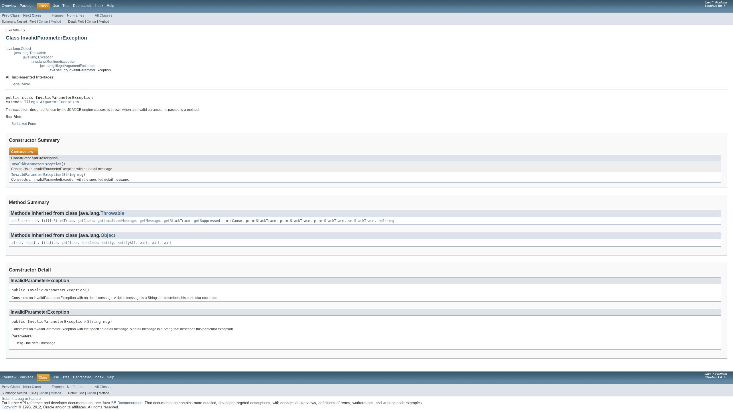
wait (144, 243)
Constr (43, 21)
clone (16, 243)
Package (27, 6)
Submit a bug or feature (21, 398)
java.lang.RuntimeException (53, 62)
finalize (50, 243)
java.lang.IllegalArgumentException (67, 66)
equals (31, 243)
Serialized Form (23, 124)
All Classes (103, 15)
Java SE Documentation (122, 403)
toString (386, 221)
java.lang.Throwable (30, 53)
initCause (233, 221)
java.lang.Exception (38, 57)
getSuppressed (207, 221)
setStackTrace (361, 221)
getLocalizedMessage (117, 221)
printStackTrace (261, 221)
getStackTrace (177, 221)
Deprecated (82, 6)
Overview (9, 6)
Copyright (9, 407)
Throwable (112, 213)
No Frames (75, 15)
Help (110, 6)
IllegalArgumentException (51, 102)
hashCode (90, 243)
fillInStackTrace (58, 221)
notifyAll (127, 243)
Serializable (20, 84)
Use (56, 6)
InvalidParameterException (36, 164)
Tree (66, 6)
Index (99, 6)
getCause (86, 221)
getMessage (150, 221)
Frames (58, 15)
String (69, 175)
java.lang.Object (18, 49)
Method (56, 21)
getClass (70, 243)
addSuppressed (24, 221)
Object (108, 235)
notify (108, 243)
